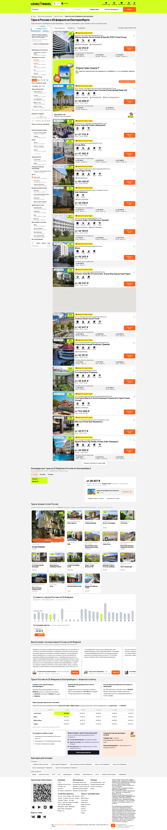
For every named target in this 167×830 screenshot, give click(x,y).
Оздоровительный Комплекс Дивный (92, 344)
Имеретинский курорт (109, 774)
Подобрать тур (127, 491)
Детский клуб (38, 232)
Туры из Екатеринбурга (45, 16)
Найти (129, 9)
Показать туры (130, 48)
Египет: (60, 802)
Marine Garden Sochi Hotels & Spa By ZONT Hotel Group (101, 37)
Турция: (60, 798)
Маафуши (72, 806)
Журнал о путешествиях (80, 790)
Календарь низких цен (79, 782)
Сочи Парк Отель (83, 171)
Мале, (67, 806)
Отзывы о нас (62, 786)
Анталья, (72, 798)
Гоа (63, 811)
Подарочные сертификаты (81, 784)
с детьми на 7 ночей (113, 498)
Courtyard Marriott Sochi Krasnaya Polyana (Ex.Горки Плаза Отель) (102, 399)
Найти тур (75, 672)
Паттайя (71, 800)
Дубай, (63, 804)
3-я (43, 86)
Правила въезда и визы (97, 784)
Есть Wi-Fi (37, 181)
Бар (35, 215)
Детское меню (38, 228)
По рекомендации (59, 28)
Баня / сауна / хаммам (40, 201)
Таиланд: (60, 800)
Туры (34, 16)
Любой (34, 80)
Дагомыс (77, 774)
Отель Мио (80, 145)
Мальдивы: (61, 806)
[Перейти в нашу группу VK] (33, 816)
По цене (70, 28)
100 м (38, 243)
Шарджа (68, 804)
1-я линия (35, 86)
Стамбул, (66, 798)
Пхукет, (66, 800)
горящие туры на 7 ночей (96, 498)
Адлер (34, 774)
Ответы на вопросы (96, 786)
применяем (72, 824)
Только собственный (40, 132)
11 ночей (50, 474)
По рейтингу (81, 28)
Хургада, (65, 802)
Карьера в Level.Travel (64, 784)
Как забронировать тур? (98, 782)
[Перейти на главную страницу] (41, 3)
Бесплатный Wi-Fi (39, 184)
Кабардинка (123, 774)
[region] (83, 717)
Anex (82, 796)
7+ (41, 80)
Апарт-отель (38, 106)
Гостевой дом (38, 99)
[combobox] (45, 9)
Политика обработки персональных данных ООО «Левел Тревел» (123, 826)
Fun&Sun (83, 806)
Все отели (37, 177)
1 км (49, 243)
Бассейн (36, 190)
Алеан (83, 813)
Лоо (59, 774)
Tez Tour (83, 811)
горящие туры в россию (40, 764)
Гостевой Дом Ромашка (86, 372)
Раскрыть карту (42, 28)
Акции (92, 788)
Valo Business (81, 192)
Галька (36, 150)
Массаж (36, 218)
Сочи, (65, 796)
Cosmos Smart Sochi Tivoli (87, 318)
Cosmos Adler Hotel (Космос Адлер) (92, 220)
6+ (38, 80)
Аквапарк (36, 198)
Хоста (97, 774)
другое (36, 73)
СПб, (73, 796)
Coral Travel (84, 800)
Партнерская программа (80, 788)
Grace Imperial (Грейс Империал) (90, 125)
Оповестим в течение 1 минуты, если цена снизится (40, 40)
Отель (35, 95)
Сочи (53, 774)
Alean (35, 163)
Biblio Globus (85, 798)
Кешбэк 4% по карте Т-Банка (40, 53)
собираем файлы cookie (61, 824)
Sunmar (83, 808)
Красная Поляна (44, 774)
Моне (77, 248)
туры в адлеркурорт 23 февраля (42, 768)
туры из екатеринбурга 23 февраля (66, 768)
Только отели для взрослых (42, 171)
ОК (113, 825)
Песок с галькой (38, 146)
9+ (47, 80)
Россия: (60, 796)
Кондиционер (38, 207)
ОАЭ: (59, 804)
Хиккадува (68, 808)
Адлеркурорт (67, 774)
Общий (36, 136)
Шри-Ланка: (61, 808)
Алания (77, 798)
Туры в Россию (58, 16)
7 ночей (34, 474)
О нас (59, 782)
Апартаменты (38, 91)
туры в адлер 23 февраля (59, 764)
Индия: (60, 811)
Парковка (36, 211)
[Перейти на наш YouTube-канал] (39, 816)
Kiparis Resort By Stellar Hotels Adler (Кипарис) (96, 441)
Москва (77, 796)
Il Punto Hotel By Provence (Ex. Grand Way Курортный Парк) (102, 274)
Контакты (60, 788)
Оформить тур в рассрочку (81, 786)
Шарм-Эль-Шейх (73, 802)
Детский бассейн (39, 236)
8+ (44, 80)
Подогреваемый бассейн (41, 194)
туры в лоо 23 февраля (120, 764)
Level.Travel (37, 159)
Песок (35, 142)
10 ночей (42, 474)
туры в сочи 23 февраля (102, 764)
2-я (40, 86)
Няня (35, 225)
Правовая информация (119, 824)
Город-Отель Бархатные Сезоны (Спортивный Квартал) (101, 90)
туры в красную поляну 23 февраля (81, 764)
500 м (44, 243)
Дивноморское (87, 774)
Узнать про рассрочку (83, 752)
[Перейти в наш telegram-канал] (44, 816)
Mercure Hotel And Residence (88, 422)
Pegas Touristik (85, 804)
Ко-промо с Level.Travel (64, 790)
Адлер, (69, 796)
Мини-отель (37, 102)
